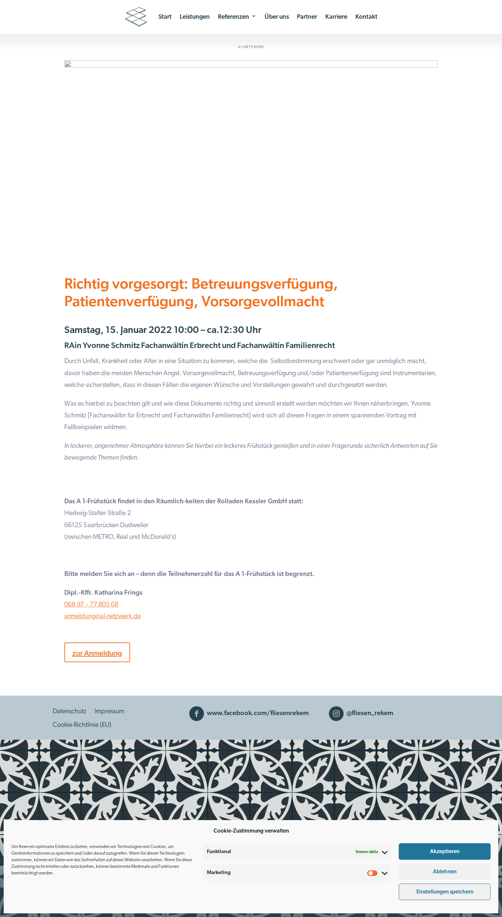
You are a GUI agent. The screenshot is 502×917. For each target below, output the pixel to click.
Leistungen (195, 17)
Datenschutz (69, 711)
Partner (307, 17)
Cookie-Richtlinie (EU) (82, 725)
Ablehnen (444, 871)
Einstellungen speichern (444, 892)
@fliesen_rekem (370, 713)
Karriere (336, 17)
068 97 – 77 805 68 (91, 604)
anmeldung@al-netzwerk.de (102, 616)
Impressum (109, 711)
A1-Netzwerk (251, 47)
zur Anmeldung (97, 653)
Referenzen (233, 17)
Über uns (277, 17)
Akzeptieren (444, 851)
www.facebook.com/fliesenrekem (258, 713)
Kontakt (366, 17)
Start (165, 17)
